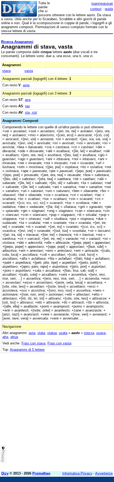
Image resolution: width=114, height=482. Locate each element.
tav (27, 106)
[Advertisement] (57, 410)
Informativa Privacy (77, 473)
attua (14, 337)
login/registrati (102, 4)
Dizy (4, 473)
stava (6, 71)
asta (26, 85)
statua (52, 333)
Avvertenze (104, 473)
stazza (89, 333)
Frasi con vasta (59, 343)
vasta (28, 71)
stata (41, 333)
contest (96, 9)
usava (101, 333)
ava (27, 100)
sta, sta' (31, 112)
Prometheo (41, 473)
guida (109, 9)
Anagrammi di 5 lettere (27, 350)
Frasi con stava (33, 343)
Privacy (3, 456)
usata (63, 333)
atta (5, 337)
